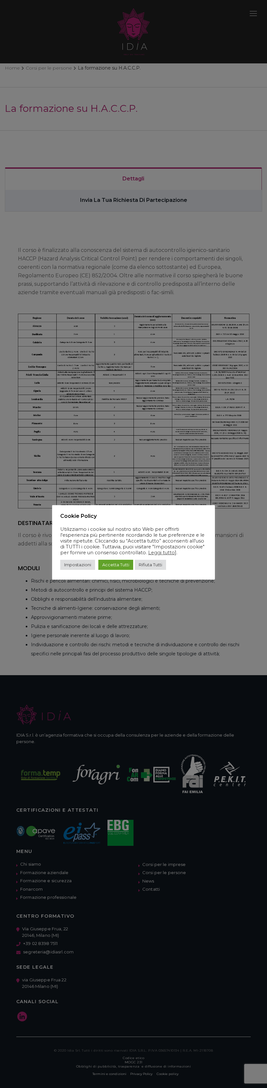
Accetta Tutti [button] (115, 564)
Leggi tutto (161, 553)
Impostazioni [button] (77, 564)
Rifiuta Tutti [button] (150, 564)
